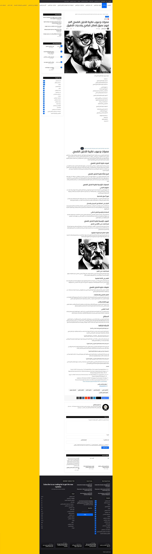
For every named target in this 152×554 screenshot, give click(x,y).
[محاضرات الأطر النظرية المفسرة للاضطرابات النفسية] (58, 53)
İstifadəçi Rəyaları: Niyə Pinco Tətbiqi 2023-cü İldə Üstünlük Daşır (52, 30)
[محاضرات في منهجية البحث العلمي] (58, 69)
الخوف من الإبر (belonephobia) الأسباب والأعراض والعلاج (89, 466)
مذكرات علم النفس (73, 1)
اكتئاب (59, 88)
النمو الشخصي (96, 390)
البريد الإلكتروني (106, 440)
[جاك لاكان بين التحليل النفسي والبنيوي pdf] (72, 462)
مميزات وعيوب (72, 390)
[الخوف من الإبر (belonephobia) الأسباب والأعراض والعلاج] (87, 461)
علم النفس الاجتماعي (57, 94)
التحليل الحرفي (104, 390)
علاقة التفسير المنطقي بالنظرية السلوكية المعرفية (103, 466)
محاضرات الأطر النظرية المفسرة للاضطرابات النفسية (49, 52)
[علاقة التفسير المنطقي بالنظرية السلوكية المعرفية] (102, 461)
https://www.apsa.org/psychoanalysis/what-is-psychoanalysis (95, 381)
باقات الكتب (9, 5)
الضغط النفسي (58, 86)
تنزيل (82, 148)
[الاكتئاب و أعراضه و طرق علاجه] (58, 64)
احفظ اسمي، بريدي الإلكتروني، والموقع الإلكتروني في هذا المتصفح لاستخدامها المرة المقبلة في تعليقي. (91, 445)
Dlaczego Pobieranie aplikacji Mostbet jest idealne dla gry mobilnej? (62, 545)
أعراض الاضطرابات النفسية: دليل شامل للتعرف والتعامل (48, 545)
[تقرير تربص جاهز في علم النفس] (58, 58)
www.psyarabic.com (103, 386)
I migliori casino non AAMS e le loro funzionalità (53, 26)
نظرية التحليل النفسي (103, 392)
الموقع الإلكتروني (84, 440)
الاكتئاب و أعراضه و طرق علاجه (49, 62)
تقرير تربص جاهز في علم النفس (49, 57)
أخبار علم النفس (43, 5)
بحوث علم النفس (58, 101)
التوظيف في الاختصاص (33, 5)
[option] (104, 543)
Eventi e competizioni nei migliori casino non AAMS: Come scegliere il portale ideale (52, 18)
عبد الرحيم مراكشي (104, 28)
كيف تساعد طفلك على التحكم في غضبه (105, 545)
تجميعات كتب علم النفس (56, 109)
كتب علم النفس (97, 1)
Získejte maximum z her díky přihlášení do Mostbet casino (52, 34)
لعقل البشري (80, 390)
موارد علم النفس (97, 5)
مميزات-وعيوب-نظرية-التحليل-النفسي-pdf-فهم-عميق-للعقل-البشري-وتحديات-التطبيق (96, 148)
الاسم (107, 435)
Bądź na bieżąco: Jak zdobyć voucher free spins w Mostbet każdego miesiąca (52, 22)
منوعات (59, 96)
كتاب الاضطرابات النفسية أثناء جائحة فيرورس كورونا (77, 545)
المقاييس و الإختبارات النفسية (20, 5)
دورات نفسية (66, 1)
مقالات (79, 1)
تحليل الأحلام (88, 390)
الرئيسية (109, 1)
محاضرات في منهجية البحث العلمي (49, 68)
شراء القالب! (91, 1)
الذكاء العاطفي (58, 90)
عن (106, 1)
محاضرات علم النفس (84, 1)
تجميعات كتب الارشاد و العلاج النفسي (65, 5)
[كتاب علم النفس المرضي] (58, 48)
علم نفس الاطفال (58, 82)
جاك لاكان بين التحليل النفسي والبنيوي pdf (72, 468)
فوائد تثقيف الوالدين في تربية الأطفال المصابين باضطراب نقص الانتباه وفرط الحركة (90, 545)
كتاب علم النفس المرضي (50, 46)
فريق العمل (103, 1)
